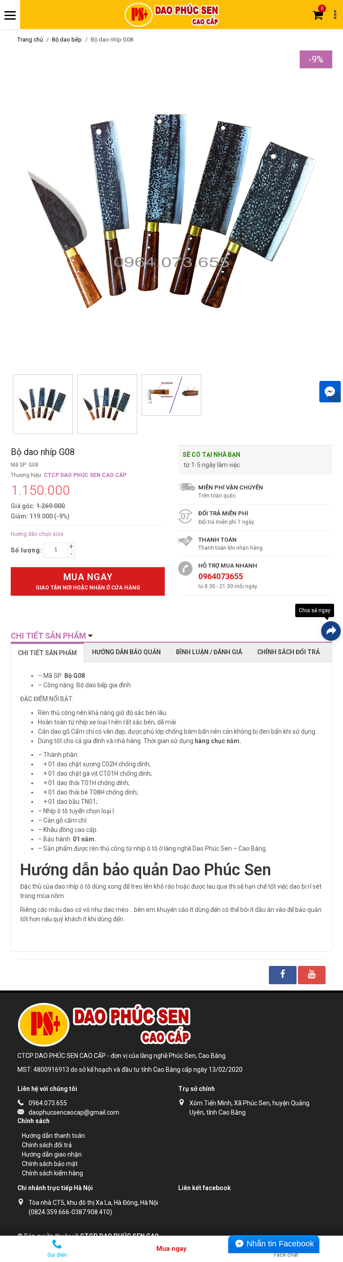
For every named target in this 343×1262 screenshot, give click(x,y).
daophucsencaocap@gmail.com (74, 1112)
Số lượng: (26, 550)
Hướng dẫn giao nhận (52, 1154)
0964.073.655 (48, 1103)
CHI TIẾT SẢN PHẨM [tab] (47, 652)
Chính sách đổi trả (47, 1145)
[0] (317, 14)
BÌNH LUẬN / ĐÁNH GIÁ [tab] (209, 652)
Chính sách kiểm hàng (52, 1173)
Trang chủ (30, 39)
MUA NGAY (88, 581)
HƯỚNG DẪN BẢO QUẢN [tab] (126, 652)
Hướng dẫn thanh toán (53, 1135)
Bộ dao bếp (67, 39)
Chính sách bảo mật (50, 1163)
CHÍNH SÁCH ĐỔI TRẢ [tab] (288, 652)
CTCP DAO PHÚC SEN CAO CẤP (85, 475)
